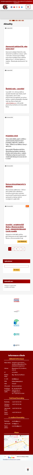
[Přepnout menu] (28, 7)
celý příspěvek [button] (22, 241)
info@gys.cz (15, 379)
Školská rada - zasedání (15, 89)
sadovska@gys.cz (11, 103)
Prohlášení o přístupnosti (9, 459)
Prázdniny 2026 (12, 136)
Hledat (17, 270)
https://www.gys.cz (17, 381)
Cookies (18, 459)
